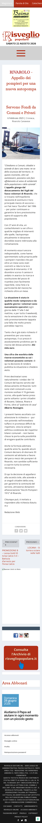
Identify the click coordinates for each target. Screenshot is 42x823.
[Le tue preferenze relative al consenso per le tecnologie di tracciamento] (38, 819)
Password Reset (10, 813)
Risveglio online (10, 741)
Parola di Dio (22, 3)
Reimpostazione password (15, 752)
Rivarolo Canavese (21, 121)
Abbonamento (30, 806)
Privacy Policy (21, 817)
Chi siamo (7, 806)
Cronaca (30, 118)
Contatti (18, 806)
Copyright (33, 813)
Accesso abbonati (11, 735)
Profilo (7, 747)
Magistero (7, 3)
